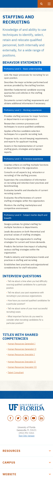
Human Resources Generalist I (21, 343)
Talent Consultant (16, 372)
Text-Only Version (26, 435)
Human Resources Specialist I (21, 354)
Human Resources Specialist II (22, 361)
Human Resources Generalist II (22, 349)
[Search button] (41, 4)
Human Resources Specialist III (22, 367)
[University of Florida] (27, 407)
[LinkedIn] (41, 418)
